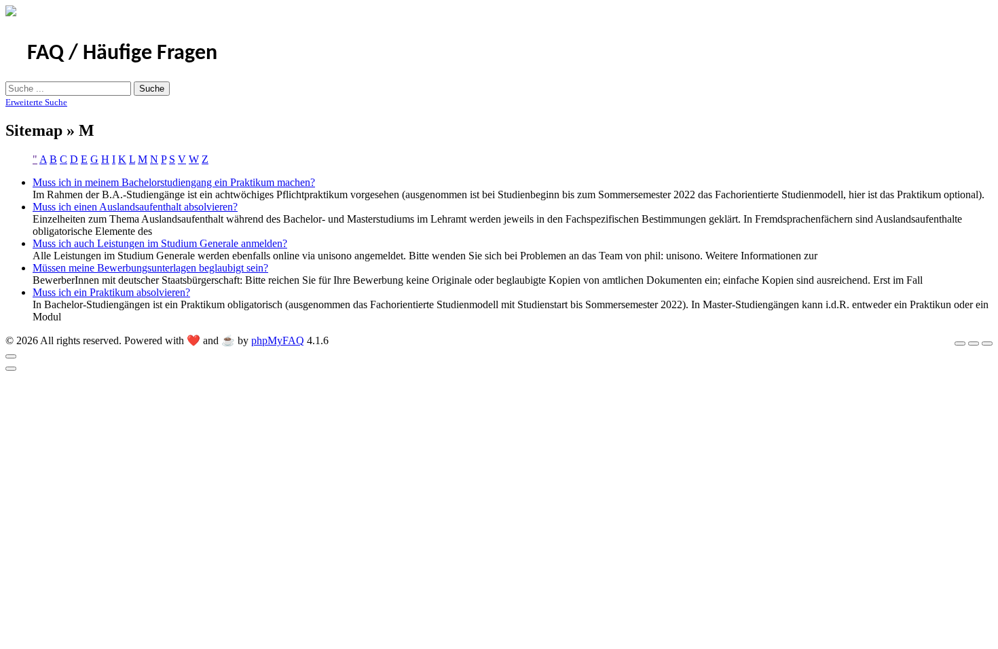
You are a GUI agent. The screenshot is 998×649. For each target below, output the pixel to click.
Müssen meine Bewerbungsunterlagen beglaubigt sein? (150, 268)
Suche (151, 89)
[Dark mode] (973, 343)
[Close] (10, 356)
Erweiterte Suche (36, 102)
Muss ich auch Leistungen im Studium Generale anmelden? (160, 243)
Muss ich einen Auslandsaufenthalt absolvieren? (135, 206)
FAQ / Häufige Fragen (122, 53)
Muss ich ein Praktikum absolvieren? (111, 292)
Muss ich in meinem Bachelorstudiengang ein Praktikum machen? (174, 182)
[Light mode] (960, 343)
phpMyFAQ (277, 340)
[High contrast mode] (987, 343)
